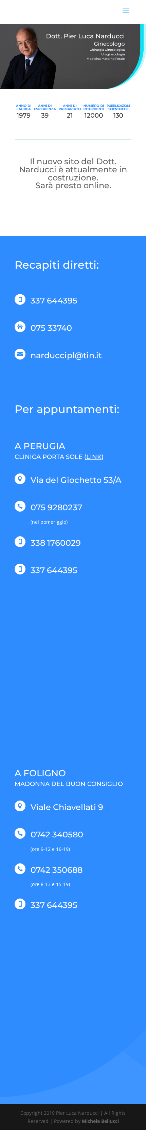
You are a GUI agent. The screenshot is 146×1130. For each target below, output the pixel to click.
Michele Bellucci (100, 1121)
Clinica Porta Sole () (59, 457)
